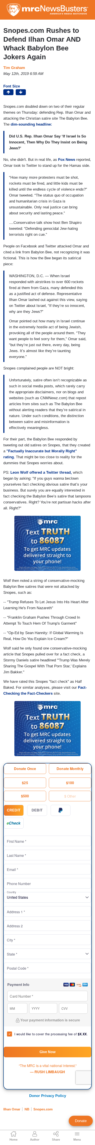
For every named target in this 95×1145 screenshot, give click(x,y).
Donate (81, 1121)
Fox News (66, 160)
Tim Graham (14, 68)
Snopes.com (43, 1109)
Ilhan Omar (11, 1109)
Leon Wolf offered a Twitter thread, (41, 472)
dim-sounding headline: (31, 124)
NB (27, 1109)
